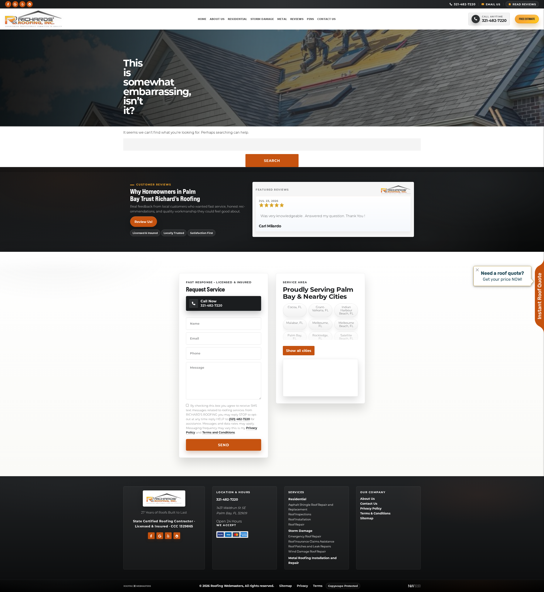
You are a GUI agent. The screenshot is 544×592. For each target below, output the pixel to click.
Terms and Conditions (218, 432)
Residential (237, 19)
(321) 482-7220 (239, 419)
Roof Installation (299, 519)
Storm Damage (262, 19)
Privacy (302, 586)
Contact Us (326, 19)
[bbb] (30, 4)
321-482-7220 (227, 499)
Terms (317, 586)
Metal (282, 19)
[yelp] (22, 4)
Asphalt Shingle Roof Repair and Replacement (310, 507)
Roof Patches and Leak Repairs (309, 546)
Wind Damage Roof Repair (307, 551)
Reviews (296, 19)
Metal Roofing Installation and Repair (312, 560)
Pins (310, 19)
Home (202, 19)
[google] (15, 4)
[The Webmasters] (137, 586)
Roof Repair (296, 524)
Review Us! (143, 222)
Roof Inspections (299, 514)
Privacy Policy (370, 509)
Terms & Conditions (375, 513)
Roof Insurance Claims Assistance (311, 541)
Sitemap (366, 518)
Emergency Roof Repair (304, 536)
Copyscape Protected (343, 586)
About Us (217, 19)
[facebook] (8, 4)
